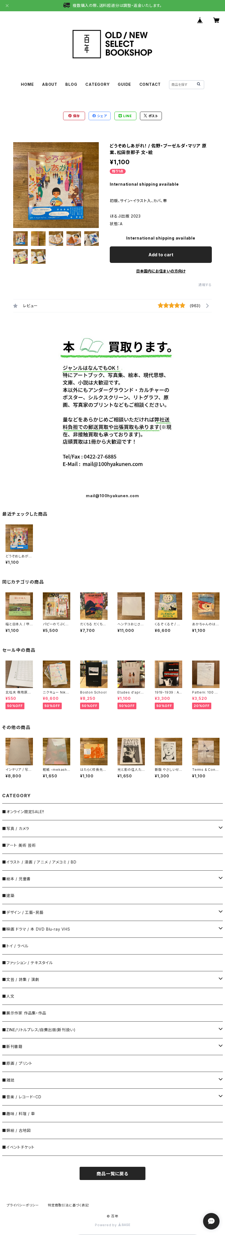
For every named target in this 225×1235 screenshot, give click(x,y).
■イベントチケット (18, 1147)
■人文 (8, 996)
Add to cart (160, 254)
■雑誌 (8, 1080)
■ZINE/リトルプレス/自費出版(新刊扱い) (38, 1029)
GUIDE (124, 84)
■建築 (8, 895)
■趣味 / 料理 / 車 (18, 1113)
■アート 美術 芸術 (19, 845)
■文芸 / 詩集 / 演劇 (20, 979)
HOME (27, 84)
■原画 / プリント (17, 1063)
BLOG (71, 84)
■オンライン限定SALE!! (23, 811)
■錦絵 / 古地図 (16, 1130)
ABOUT (49, 84)
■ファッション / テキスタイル (27, 962)
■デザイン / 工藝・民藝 (22, 912)
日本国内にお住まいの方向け (160, 271)
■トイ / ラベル (15, 946)
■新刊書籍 (12, 1046)
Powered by (106, 1225)
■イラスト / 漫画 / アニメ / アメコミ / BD (39, 862)
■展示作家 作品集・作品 (24, 1013)
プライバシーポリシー (23, 1205)
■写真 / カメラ (15, 828)
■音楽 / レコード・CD (21, 1096)
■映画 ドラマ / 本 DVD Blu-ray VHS (36, 929)
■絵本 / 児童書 (16, 878)
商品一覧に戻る (112, 1173)
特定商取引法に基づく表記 (68, 1205)
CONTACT (150, 84)
